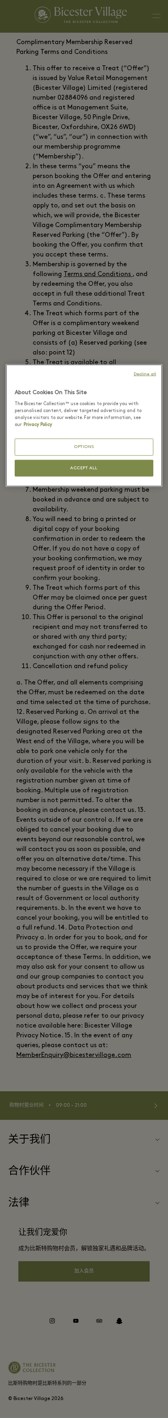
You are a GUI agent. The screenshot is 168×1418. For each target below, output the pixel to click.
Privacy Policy (38, 424)
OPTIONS (84, 447)
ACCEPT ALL (84, 468)
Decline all (145, 374)
